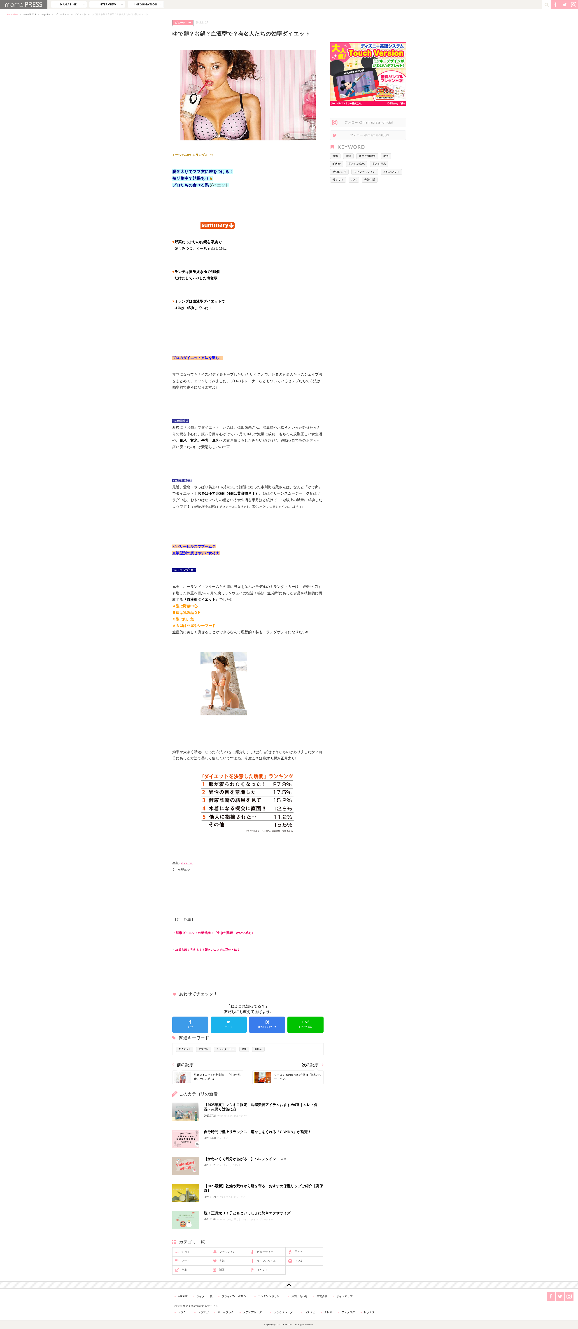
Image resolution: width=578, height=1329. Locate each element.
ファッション (227, 1251)
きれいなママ (391, 171)
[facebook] (190, 1025)
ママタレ (204, 1049)
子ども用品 (379, 163)
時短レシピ (339, 171)
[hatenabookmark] (267, 1025)
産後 (244, 1049)
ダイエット (80, 14)
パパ (354, 179)
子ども (299, 1251)
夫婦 (222, 1260)
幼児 (386, 156)
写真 (175, 863)
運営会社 (322, 1296)
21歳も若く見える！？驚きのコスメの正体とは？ (207, 949)
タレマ (328, 1312)
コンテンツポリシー (270, 1296)
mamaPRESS (29, 14)
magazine (69, 4)
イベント (262, 1269)
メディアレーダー (254, 1312)
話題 (222, 1269)
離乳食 (337, 163)
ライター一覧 (204, 1296)
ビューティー (62, 14)
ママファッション (364, 171)
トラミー (183, 1312)
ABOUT (182, 1296)
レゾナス (369, 1312)
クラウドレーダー (284, 1312)
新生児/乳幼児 (367, 156)
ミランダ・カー (225, 1049)
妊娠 (306, 587)
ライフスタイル (266, 1260)
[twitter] (229, 1025)
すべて (186, 1251)
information (146, 4)
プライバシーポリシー (235, 1296)
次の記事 (310, 1064)
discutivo (187, 863)
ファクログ (348, 1312)
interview (107, 4)
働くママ (338, 179)
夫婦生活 (369, 179)
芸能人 (258, 1049)
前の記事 (185, 1064)
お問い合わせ (299, 1296)
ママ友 (299, 1260)
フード (186, 1260)
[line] (305, 1025)
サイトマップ (344, 1296)
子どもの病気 (356, 163)
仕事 (184, 1269)
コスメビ (309, 1312)
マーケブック (226, 1312)
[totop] (289, 1285)
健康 (175, 632)
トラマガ (203, 1312)
